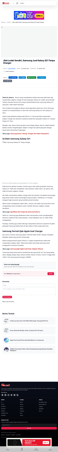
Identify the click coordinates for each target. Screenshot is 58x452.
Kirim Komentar (7, 297)
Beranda (3, 22)
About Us (3, 434)
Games (21, 415)
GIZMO (9, 22)
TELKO (2, 404)
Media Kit (13, 434)
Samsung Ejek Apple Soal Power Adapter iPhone (26, 249)
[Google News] (2, 395)
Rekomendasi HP (42, 404)
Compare (41, 406)
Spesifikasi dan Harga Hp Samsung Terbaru (24, 212)
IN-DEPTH (3, 406)
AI (1, 402)
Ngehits (21, 408)
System (22, 3)
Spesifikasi (41, 408)
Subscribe (29, 428)
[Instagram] (8, 395)
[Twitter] (11, 395)
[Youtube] (14, 395)
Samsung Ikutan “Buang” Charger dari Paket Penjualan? (29, 133)
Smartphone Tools (43, 402)
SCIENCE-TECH (4, 413)
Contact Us (8, 434)
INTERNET (3, 415)
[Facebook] (5, 395)
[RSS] (17, 395)
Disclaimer (18, 434)
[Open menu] (17, 3)
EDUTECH (3, 408)
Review (21, 404)
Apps (21, 413)
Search (40, 411)
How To (21, 406)
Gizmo (21, 402)
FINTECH (3, 411)
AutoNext (22, 411)
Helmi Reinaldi (11, 68)
